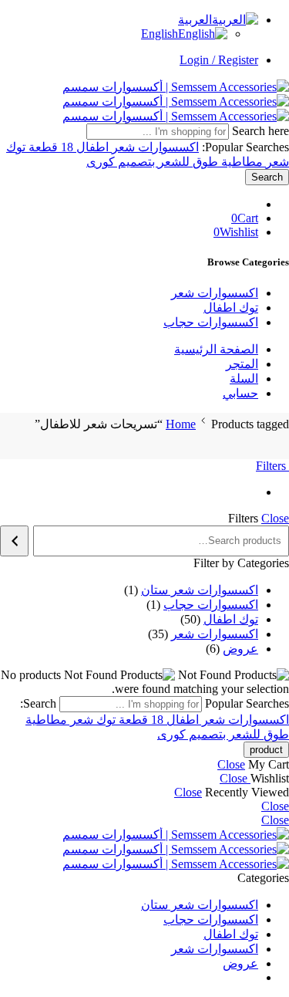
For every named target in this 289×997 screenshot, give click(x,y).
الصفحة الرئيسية (216, 349)
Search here (259, 130)
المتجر (242, 363)
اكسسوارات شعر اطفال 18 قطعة (112, 147)
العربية (195, 19)
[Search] (14, 541)
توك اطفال (230, 307)
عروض (240, 963)
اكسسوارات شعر (214, 292)
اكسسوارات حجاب (210, 322)
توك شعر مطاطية (70, 719)
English (159, 33)
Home (181, 424)
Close (275, 518)
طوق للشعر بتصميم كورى (152, 161)
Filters (272, 465)
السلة (244, 378)
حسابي (240, 393)
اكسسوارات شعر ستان (199, 904)
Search (267, 177)
